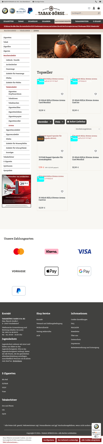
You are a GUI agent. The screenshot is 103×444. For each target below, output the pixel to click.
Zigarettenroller (15, 121)
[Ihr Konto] (94, 8)
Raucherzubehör (10, 56)
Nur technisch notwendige (68, 440)
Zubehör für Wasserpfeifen (16, 143)
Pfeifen (9, 78)
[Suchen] (98, 13)
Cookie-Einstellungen (79, 319)
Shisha (8, 139)
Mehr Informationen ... (10, 442)
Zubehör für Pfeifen (13, 83)
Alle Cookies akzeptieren (90, 440)
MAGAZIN (75, 327)
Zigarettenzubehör (13, 130)
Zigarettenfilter (14, 107)
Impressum (75, 343)
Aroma (11, 125)
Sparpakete (8, 170)
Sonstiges (9, 152)
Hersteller (43, 122)
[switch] (96, 436)
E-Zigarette (8, 161)
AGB (38, 335)
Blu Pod (5, 379)
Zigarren (7, 51)
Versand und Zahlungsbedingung (49, 323)
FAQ (72, 323)
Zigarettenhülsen (15, 112)
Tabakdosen (13, 98)
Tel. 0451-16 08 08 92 (10, 332)
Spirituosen (8, 166)
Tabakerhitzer (9, 157)
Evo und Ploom (8, 406)
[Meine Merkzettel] (89, 8)
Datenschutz (76, 339)
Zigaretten (7, 38)
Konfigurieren (48, 440)
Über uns (74, 335)
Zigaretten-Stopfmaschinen (15, 93)
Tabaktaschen (14, 103)
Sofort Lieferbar (77, 121)
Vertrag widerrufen (44, 331)
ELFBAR (5, 383)
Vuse (4, 391)
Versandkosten (45, 425)
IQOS (4, 414)
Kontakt (40, 319)
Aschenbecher (11, 65)
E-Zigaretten (9, 373)
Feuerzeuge (10, 69)
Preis (58, 122)
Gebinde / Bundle (12, 60)
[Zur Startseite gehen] (51, 10)
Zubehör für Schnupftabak (16, 148)
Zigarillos (7, 47)
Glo (3, 410)
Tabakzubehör (11, 87)
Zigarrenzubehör (12, 134)
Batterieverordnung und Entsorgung (85, 347)
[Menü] (100, 424)
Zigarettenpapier (15, 116)
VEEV (4, 387)
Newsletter (75, 331)
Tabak (6, 42)
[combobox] (83, 13)
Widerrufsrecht (42, 327)
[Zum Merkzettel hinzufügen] (62, 94)
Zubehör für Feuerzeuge (15, 74)
